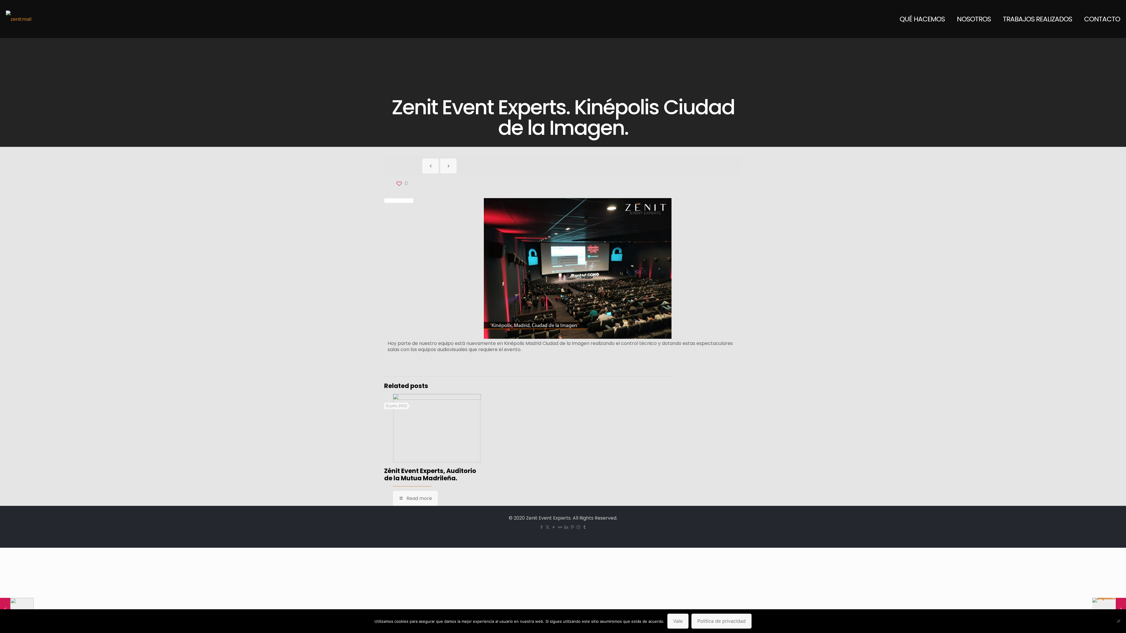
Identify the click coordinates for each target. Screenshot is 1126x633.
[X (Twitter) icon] (547, 527)
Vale (678, 621)
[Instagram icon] (578, 527)
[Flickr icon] (560, 527)
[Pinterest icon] (572, 527)
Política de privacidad (721, 621)
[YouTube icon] (554, 527)
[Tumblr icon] (584, 527)
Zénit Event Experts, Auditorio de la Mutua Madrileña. (430, 474)
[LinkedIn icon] (566, 527)
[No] (1119, 621)
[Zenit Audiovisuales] (18, 19)
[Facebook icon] (541, 527)
